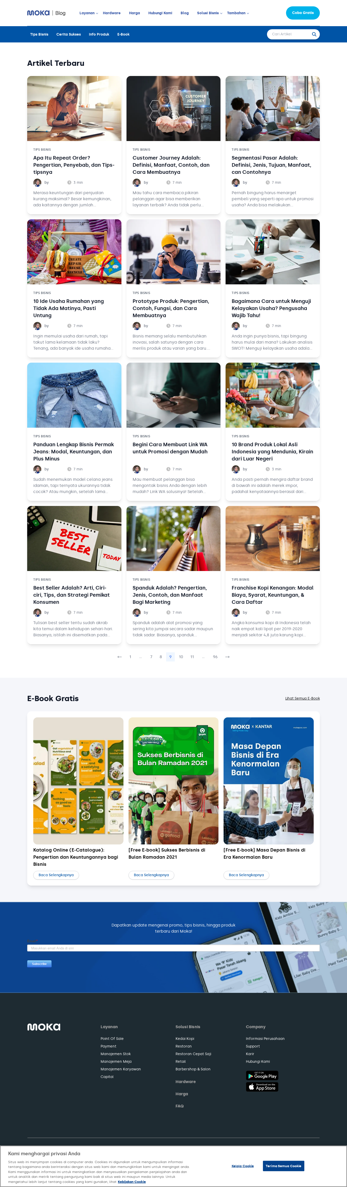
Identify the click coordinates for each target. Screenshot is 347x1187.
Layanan (87, 13)
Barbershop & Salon (193, 1069)
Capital (107, 1077)
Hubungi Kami (160, 13)
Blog (185, 13)
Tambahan (236, 13)
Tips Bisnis (39, 34)
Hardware (112, 13)
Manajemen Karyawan (121, 1069)
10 (181, 656)
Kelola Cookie (243, 1166)
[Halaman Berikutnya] (227, 656)
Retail (181, 1061)
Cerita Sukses (68, 34)
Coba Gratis (303, 13)
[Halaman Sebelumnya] (119, 656)
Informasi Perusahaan (265, 1039)
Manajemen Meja (116, 1061)
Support (253, 1046)
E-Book (123, 34)
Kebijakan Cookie (132, 1182)
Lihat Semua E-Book (302, 698)
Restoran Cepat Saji (193, 1054)
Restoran (184, 1046)
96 (215, 656)
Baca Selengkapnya (56, 875)
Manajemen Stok (116, 1054)
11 (192, 656)
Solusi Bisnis (208, 13)
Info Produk (99, 34)
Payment (108, 1046)
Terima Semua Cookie (283, 1166)
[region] (173, 1166)
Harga (134, 13)
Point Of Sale (112, 1039)
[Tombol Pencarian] (316, 34)
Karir (250, 1054)
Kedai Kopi (185, 1039)
